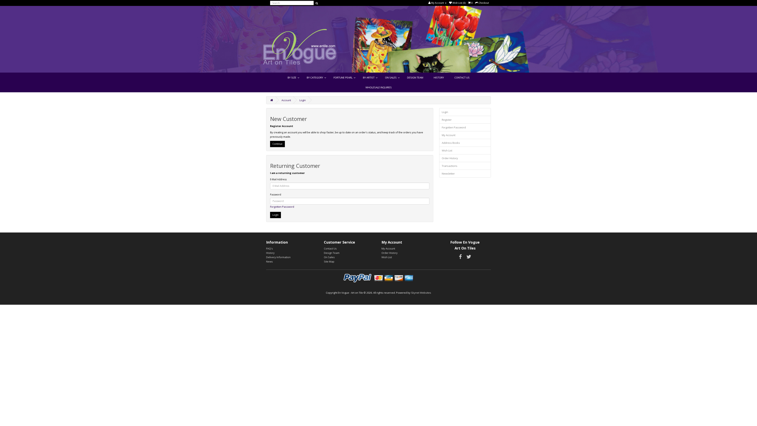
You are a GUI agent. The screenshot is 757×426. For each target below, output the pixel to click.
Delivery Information (278, 257)
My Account (448, 135)
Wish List (447, 150)
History (439, 77)
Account (286, 100)
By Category (315, 77)
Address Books (451, 143)
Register (447, 119)
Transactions (449, 166)
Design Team (415, 77)
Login (302, 100)
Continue (277, 144)
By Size (292, 77)
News (269, 261)
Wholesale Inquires (378, 87)
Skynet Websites (421, 292)
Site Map (329, 261)
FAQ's (269, 248)
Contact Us (462, 77)
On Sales (391, 77)
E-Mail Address (278, 179)
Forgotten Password (282, 206)
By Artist (369, 77)
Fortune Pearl (343, 77)
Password (275, 194)
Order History (450, 158)
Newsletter (448, 173)
